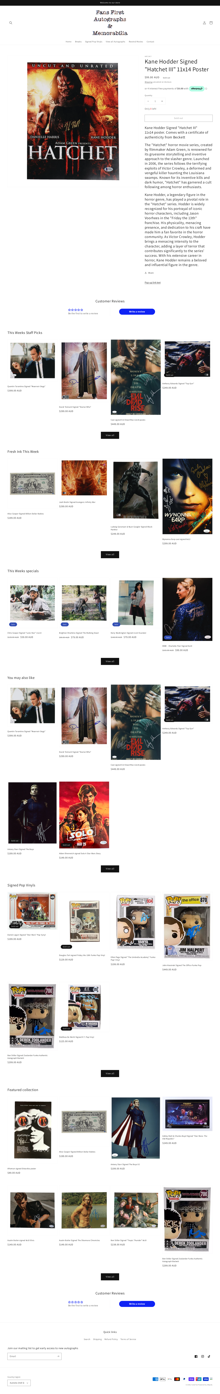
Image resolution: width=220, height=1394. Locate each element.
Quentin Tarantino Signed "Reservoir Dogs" (26, 386)
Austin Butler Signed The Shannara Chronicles (79, 1240)
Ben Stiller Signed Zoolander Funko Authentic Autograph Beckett (27, 1056)
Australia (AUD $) (17, 1383)
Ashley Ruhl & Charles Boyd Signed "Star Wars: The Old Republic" (184, 1137)
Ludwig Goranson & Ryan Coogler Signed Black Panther (131, 528)
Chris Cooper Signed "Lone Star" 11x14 (24, 633)
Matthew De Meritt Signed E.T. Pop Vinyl (76, 1037)
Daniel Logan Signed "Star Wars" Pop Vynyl (26, 935)
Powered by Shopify (205, 1385)
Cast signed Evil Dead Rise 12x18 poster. (128, 420)
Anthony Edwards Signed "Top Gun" (178, 383)
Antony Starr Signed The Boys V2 (125, 1164)
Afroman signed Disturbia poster (21, 1168)
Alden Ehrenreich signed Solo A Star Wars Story (80, 853)
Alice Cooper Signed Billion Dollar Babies (25, 513)
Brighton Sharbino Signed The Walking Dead (79, 633)
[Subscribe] (58, 1356)
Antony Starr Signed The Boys (20, 849)
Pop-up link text (153, 282)
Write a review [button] (137, 311)
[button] (10, 23)
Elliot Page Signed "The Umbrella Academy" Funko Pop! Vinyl (133, 958)
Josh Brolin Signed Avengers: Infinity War (77, 502)
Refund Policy (111, 1339)
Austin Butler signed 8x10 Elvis (20, 1240)
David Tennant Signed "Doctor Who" (75, 407)
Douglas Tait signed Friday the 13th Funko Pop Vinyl (82, 955)
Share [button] (151, 272)
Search (87, 1339)
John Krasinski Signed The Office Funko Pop (181, 965)
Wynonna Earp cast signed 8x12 (176, 539)
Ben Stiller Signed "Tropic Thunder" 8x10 (129, 1240)
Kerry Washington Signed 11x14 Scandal (128, 633)
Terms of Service (128, 1339)
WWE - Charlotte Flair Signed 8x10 (177, 646)
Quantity (148, 95)
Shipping (148, 82)
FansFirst (194, 1385)
